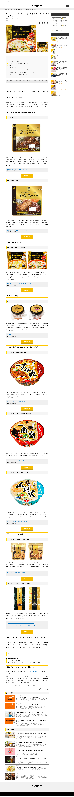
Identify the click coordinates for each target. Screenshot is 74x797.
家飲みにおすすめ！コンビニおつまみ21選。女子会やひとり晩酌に (29, 742)
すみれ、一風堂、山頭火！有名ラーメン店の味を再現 (19, 69)
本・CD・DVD (55, 30)
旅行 (54, 18)
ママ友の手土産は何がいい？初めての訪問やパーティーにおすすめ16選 (29, 750)
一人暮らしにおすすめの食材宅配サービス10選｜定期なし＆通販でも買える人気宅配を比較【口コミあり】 (31, 734)
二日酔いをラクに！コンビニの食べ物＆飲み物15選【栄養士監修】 (61, 56)
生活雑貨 (54, 20)
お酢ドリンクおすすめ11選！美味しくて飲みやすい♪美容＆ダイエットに (61, 87)
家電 (54, 27)
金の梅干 (9, 334)
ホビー (58, 27)
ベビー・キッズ (55, 23)
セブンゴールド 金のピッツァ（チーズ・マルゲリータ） (19, 283)
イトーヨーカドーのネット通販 (34, 671)
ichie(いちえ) (7, 9)
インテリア (65, 20)
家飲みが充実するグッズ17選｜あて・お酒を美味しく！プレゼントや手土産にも (31, 759)
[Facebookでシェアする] (44, 23)
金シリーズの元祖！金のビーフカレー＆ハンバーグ (19, 63)
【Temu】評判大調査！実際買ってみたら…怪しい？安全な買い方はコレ (30, 712)
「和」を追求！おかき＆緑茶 (14, 70)
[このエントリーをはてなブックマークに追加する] (47, 23)
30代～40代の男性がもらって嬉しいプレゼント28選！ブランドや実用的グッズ (61, 74)
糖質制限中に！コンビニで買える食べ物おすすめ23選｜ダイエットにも (29, 767)
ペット (62, 27)
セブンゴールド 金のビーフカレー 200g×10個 (17, 169)
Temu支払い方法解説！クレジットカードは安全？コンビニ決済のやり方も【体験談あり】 (31, 721)
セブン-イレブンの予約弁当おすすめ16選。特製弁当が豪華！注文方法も (61, 81)
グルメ (11, 9)
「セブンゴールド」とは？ (14, 61)
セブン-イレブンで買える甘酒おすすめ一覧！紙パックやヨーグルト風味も (61, 62)
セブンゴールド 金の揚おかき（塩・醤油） (16, 572)
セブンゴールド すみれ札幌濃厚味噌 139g (16, 401)
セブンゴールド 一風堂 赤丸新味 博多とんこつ (17, 460)
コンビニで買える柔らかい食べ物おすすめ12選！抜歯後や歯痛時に (61, 38)
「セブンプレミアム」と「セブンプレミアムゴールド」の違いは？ (22, 72)
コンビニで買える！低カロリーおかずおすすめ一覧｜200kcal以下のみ (61, 92)
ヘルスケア (55, 25)
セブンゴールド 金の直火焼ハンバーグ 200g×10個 (18, 230)
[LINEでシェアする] (39, 23)
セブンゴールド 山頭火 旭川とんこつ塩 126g (17, 521)
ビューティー (59, 18)
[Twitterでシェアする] (42, 23)
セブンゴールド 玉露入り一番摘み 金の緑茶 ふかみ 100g (21, 623)
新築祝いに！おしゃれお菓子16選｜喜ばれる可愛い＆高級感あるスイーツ (30, 775)
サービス (59, 20)
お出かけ (64, 18)
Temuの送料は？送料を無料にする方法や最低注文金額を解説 (27, 697)
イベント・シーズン (63, 30)
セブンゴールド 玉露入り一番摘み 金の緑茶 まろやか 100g (21, 625)
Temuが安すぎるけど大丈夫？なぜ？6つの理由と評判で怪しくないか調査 (30, 704)
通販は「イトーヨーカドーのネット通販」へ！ (18, 74)
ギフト (61, 23)
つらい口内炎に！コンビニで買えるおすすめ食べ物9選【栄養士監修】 (61, 45)
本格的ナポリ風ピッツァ (13, 65)
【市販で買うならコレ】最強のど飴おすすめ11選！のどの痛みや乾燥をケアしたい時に (61, 68)
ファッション (65, 25)
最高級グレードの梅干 (13, 67)
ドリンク (64, 89)
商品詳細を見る (27, 175)
